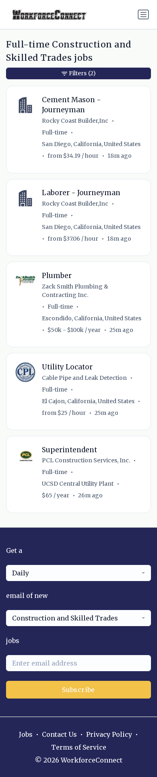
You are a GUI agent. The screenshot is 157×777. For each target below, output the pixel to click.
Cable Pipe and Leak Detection (84, 377)
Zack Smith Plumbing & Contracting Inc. (75, 291)
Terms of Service (78, 747)
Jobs (26, 734)
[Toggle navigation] (143, 14)
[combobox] (78, 573)
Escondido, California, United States (91, 318)
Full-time (54, 132)
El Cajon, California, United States (88, 401)
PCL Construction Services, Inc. (86, 460)
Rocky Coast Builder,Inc (75, 120)
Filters (82, 73)
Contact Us (59, 734)
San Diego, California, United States (91, 144)
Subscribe (78, 690)
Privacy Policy (109, 734)
